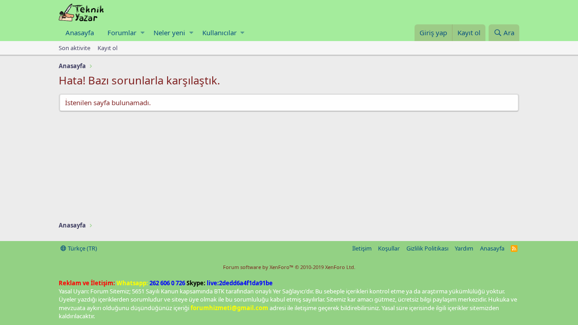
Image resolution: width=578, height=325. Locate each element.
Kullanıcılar (219, 32)
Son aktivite (74, 48)
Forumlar (121, 32)
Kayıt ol (107, 48)
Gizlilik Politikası (427, 248)
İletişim (362, 248)
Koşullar (389, 248)
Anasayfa (79, 32)
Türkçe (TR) (81, 248)
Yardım (464, 248)
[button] (142, 32)
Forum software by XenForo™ (289, 267)
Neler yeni (169, 32)
